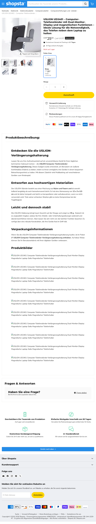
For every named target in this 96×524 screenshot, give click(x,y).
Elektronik (14, 11)
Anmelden (37, 495)
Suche (17, 514)
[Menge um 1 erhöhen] (64, 87)
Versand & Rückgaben (29, 514)
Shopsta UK (72, 518)
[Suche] (85, 4)
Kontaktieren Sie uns (74, 514)
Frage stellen (81, 393)
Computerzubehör (42, 11)
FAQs (63, 514)
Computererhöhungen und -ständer (64, 11)
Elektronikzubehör (26, 11)
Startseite (5, 11)
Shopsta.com (80, 518)
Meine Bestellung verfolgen (48, 514)
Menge (45, 82)
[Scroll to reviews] (68, 36)
